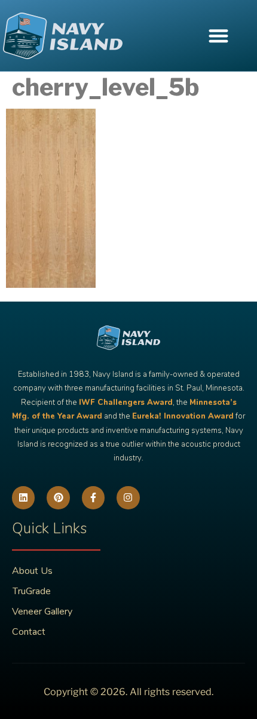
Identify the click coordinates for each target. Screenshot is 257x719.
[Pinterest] (58, 497)
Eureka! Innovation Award (183, 416)
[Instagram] (128, 497)
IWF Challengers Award (126, 402)
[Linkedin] (23, 497)
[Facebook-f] (93, 497)
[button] (218, 35)
